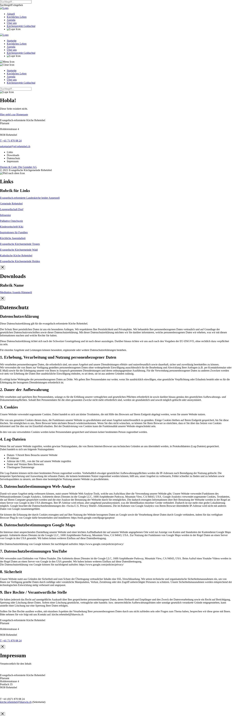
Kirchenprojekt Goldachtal (21, 26)
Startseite (11, 40)
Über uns (12, 23)
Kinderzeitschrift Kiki (11, 226)
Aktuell (11, 13)
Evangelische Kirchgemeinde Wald (19, 249)
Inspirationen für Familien (14, 232)
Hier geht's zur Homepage (14, 114)
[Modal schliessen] (2, 267)
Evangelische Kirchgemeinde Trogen (20, 244)
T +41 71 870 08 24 (11, 140)
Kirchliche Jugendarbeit (12, 238)
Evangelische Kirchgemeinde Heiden (20, 261)
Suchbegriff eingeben (11, 5)
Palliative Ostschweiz (11, 220)
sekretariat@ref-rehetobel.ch (15, 146)
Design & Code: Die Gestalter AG (18, 167)
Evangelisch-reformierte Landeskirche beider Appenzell (30, 197)
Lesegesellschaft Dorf (11, 209)
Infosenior (5, 215)
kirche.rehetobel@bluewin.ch (16, 702)
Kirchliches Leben (16, 16)
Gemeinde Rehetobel (11, 203)
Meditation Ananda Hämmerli (16, 292)
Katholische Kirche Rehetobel (16, 255)
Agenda (11, 19)
